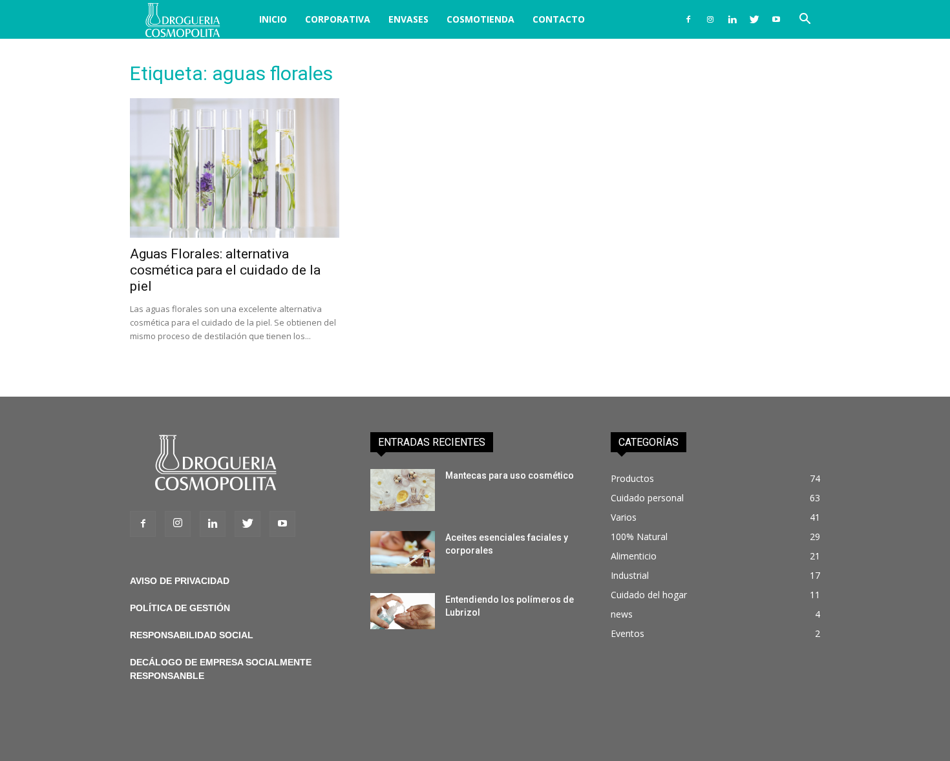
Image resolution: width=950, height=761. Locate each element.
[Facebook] (688, 19)
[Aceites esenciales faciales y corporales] (402, 552)
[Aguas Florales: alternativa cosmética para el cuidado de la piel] (234, 168)
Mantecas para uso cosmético (509, 475)
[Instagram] (710, 19)
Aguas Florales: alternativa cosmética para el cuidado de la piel (225, 270)
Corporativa (337, 19)
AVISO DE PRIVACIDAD (179, 581)
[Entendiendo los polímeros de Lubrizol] (402, 611)
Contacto (559, 19)
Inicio (273, 19)
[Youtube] (776, 19)
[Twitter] (754, 19)
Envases (408, 19)
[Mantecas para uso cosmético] (402, 490)
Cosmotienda (480, 19)
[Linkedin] (732, 19)
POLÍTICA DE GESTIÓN (180, 608)
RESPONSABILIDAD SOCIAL (191, 635)
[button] (804, 20)
